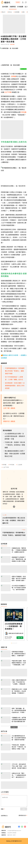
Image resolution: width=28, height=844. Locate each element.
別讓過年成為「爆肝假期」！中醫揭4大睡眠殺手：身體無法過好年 (19, 550)
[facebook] (19, 826)
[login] (22, 2)
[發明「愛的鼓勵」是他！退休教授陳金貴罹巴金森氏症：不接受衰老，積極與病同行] (6, 710)
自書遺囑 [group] (17, 12)
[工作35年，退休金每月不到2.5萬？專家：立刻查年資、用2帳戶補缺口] (6, 766)
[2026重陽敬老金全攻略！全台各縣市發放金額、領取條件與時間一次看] (6, 738)
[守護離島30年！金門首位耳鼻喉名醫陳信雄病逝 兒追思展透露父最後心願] (6, 720)
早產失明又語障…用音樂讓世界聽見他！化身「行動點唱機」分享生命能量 (19, 663)
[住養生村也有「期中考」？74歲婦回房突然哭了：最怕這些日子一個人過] (6, 775)
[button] (25, 2)
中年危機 (11, 464)
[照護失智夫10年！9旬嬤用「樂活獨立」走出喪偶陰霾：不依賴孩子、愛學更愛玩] (6, 691)
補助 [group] (23, 12)
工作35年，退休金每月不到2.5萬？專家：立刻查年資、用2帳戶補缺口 (19, 766)
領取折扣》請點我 (9, 421)
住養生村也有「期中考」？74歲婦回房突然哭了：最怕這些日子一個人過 (19, 775)
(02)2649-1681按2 (11, 832)
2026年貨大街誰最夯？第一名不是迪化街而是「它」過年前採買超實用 (19, 587)
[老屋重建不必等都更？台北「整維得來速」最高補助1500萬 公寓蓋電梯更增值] (6, 559)
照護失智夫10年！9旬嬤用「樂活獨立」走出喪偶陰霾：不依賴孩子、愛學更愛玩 (19, 691)
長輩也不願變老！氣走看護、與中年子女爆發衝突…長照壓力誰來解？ (19, 578)
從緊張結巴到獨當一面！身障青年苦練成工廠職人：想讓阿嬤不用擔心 (19, 653)
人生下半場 (6, 467)
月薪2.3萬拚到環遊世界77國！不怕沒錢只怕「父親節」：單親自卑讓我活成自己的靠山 (19, 682)
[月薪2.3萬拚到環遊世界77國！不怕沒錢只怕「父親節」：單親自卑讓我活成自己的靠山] (6, 682)
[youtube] (25, 826)
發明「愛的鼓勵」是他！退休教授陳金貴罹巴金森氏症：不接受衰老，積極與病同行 (19, 710)
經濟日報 (12, 44)
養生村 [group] (3, 12)
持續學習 (13, 6)
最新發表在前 (22, 815)
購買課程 (18, 2)
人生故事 (19, 464)
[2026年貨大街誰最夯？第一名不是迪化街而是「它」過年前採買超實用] (6, 588)
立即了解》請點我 (9, 408)
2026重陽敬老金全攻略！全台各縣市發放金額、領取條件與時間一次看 (19, 738)
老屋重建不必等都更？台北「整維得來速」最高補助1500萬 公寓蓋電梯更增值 (19, 559)
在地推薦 (20, 6)
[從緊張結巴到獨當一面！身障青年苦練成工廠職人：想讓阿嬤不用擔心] (6, 654)
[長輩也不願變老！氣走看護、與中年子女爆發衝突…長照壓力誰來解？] (6, 578)
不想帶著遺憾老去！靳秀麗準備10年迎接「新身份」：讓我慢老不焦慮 (14, 371)
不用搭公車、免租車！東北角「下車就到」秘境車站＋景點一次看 (19, 747)
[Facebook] (14, 507)
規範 (2, 809)
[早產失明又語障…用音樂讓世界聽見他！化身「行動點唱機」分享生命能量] (6, 663)
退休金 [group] (10, 12)
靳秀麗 (4, 464)
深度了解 (20, 638)
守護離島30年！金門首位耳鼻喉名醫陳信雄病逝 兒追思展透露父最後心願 (19, 719)
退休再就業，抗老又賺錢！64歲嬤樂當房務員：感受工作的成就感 (15, 385)
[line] (22, 826)
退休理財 (5, 6)
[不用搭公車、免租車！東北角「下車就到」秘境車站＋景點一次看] (6, 747)
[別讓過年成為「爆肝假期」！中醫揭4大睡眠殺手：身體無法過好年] (6, 550)
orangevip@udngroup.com (14, 830)
